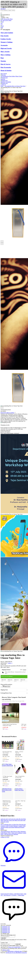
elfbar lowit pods (18, 820)
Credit (6, 826)
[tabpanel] (14, 543)
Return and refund (9, 827)
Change (24, 669)
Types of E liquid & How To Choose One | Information (20, 777)
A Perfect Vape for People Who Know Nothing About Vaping (10, 725)
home (2, 86)
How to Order (12, 824)
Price (17, 824)
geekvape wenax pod (9, 820)
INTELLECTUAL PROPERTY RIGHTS (16, 952)
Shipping (15, 826)
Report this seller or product (7, 412)
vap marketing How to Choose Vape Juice (15, 86)
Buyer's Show (16, 831)
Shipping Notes (4, 689)
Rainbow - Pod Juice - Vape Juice (19, 752)
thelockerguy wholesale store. (15, 951)
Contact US (3, 837)
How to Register (5, 824)
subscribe (3, 938)
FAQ (8, 837)
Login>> (6, 729)
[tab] (14, 433)
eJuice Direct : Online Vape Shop (20, 801)
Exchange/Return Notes (6, 693)
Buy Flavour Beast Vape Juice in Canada (7, 752)
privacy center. (6, 950)
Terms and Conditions (16, 833)
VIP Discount (7, 834)
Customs (20, 826)
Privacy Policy (7, 833)
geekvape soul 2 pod (6, 819)
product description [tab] (5, 432)
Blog (12, 831)
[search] (1, 13)
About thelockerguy (5, 831)
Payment (11, 826)
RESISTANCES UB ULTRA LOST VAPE (7, 801)
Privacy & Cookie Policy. (14, 947)
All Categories (14, 834)
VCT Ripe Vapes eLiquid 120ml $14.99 (7, 777)
